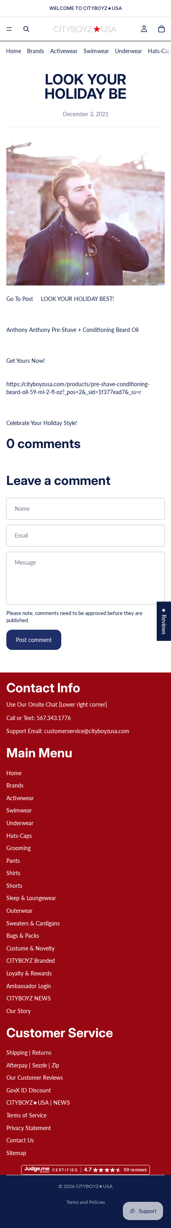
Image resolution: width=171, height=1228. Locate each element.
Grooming (18, 848)
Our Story (18, 1011)
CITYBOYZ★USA (94, 1186)
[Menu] (9, 29)
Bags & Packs (22, 935)
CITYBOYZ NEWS (28, 998)
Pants (13, 860)
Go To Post (19, 298)
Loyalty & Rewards (29, 973)
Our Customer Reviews (34, 1077)
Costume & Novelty (30, 948)
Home (13, 51)
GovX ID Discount (28, 1090)
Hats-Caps (19, 835)
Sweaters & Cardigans (33, 923)
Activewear (64, 51)
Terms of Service (26, 1115)
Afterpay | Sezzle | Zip (32, 1064)
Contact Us (20, 1140)
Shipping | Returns (28, 1052)
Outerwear (19, 910)
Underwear (128, 51)
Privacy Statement (28, 1127)
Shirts (13, 873)
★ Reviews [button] (164, 621)
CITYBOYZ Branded (30, 960)
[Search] (26, 29)
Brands (35, 51)
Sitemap (16, 1152)
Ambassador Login (28, 986)
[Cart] (161, 29)
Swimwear (96, 51)
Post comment (34, 639)
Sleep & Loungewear (31, 898)
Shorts (14, 885)
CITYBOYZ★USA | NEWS (38, 1102)
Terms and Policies (85, 1202)
